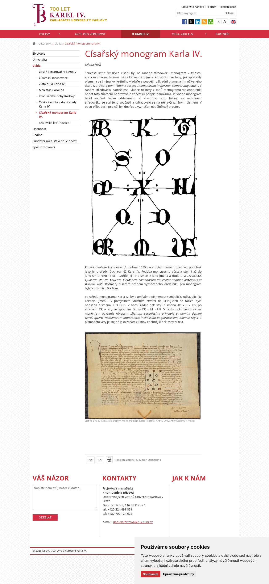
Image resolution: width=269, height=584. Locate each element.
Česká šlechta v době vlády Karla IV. (57, 104)
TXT (100, 460)
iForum (211, 7)
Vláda (58, 43)
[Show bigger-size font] (225, 21)
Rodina (37, 135)
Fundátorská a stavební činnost (54, 141)
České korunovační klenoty (57, 72)
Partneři (222, 34)
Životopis (39, 53)
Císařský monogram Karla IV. (57, 114)
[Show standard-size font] (219, 21)
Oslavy (44, 34)
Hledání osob (228, 7)
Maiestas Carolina (51, 90)
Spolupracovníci (44, 147)
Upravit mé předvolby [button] (178, 574)
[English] (233, 21)
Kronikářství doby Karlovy (57, 96)
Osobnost (39, 129)
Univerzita (40, 60)
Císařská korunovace (53, 78)
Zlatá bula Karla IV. (52, 84)
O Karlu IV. (140, 34)
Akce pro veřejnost (90, 34)
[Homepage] (34, 43)
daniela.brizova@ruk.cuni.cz (133, 522)
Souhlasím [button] (150, 574)
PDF (90, 460)
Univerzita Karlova (192, 7)
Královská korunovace (54, 123)
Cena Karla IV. (183, 34)
